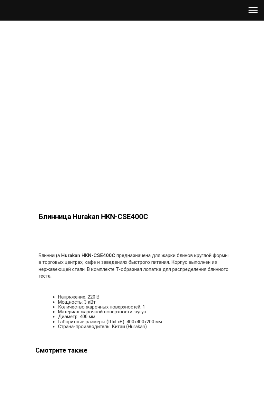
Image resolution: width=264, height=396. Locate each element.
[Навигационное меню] (253, 10)
